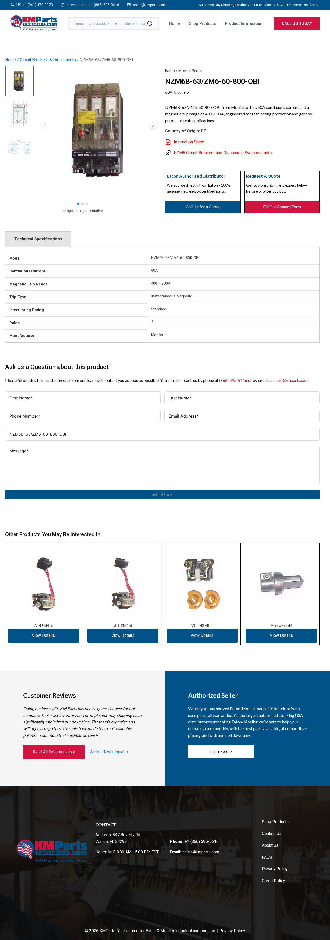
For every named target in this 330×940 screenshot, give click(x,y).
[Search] (150, 23)
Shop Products (202, 23)
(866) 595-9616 (233, 380)
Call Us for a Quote (203, 207)
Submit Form (162, 494)
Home (174, 23)
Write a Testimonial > (109, 751)
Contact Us (272, 833)
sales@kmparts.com (150, 5)
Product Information (243, 23)
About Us (270, 845)
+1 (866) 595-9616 (104, 5)
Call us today (297, 23)
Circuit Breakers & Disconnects (48, 59)
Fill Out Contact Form (282, 207)
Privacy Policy (275, 868)
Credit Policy (273, 880)
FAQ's (267, 857)
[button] (153, 125)
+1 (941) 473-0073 (38, 5)
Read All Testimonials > (54, 751)
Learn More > (221, 751)
